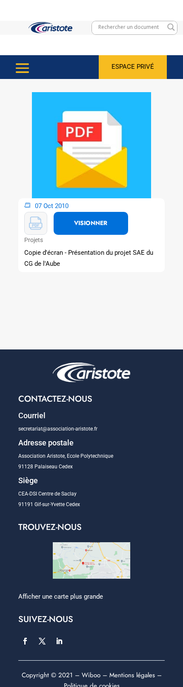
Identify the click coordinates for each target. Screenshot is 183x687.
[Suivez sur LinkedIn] (59, 641)
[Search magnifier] (171, 27)
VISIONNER (90, 223)
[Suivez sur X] (42, 641)
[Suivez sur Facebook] (25, 641)
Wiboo (91, 675)
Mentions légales (132, 675)
